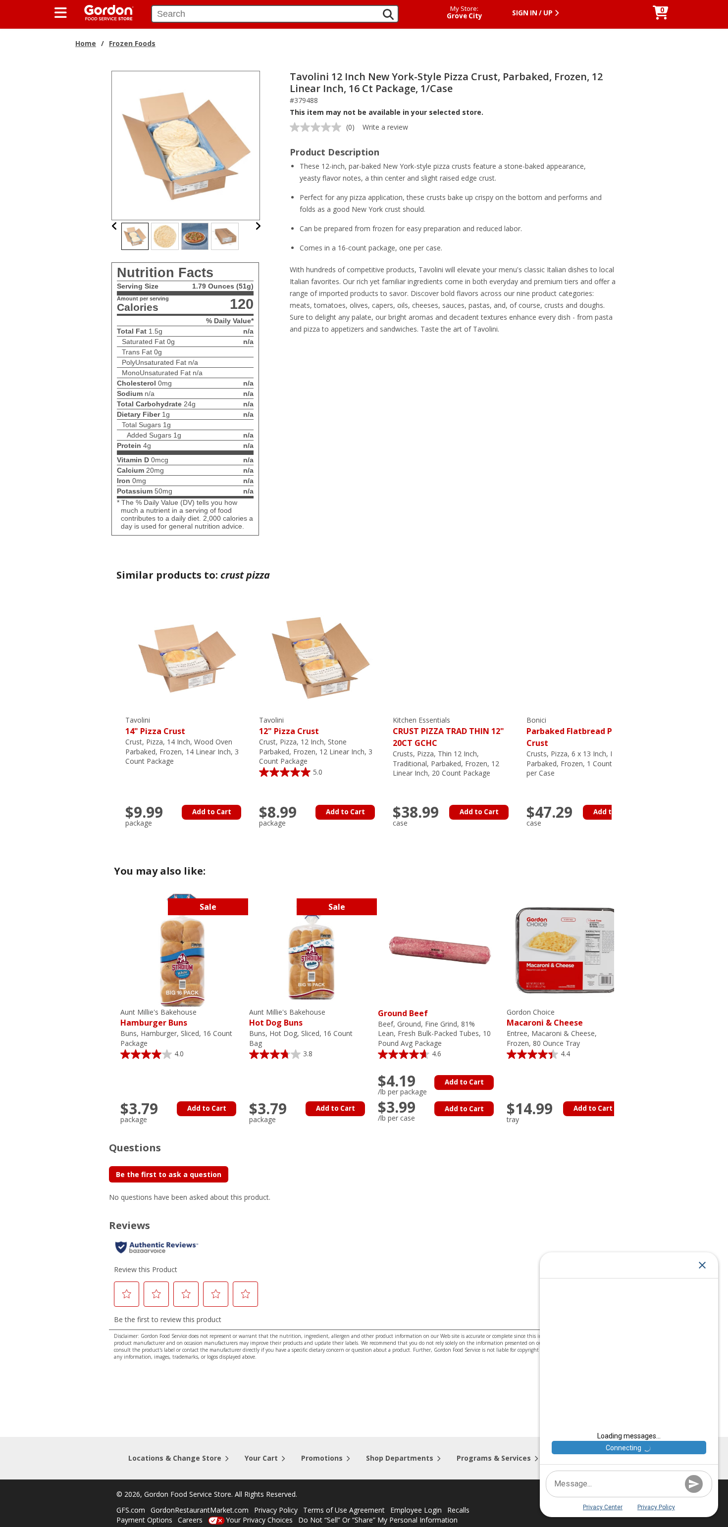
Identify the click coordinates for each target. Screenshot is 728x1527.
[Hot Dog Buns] (311, 949)
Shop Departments (399, 1458)
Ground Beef (403, 1013)
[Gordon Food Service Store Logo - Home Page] (104, 11)
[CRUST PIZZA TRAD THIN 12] (455, 657)
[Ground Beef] (440, 949)
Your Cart (261, 1458)
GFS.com (130, 1510)
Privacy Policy (276, 1510)
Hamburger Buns (158, 1018)
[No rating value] (318, 127)
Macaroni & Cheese (545, 1018)
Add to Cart (211, 811)
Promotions (322, 1458)
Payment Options (144, 1520)
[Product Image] (186, 144)
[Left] (114, 226)
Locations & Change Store (174, 1458)
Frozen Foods (132, 43)
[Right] (258, 226)
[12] (321, 657)
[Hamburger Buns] (182, 949)
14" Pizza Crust (155, 726)
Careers (190, 1520)
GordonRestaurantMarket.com (200, 1510)
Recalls (458, 1510)
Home (85, 43)
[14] (187, 657)
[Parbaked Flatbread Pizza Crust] (588, 657)
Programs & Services (494, 1458)
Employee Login (416, 1510)
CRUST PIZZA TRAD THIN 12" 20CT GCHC (448, 731)
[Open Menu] (60, 13)
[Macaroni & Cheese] (568, 949)
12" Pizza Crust (289, 726)
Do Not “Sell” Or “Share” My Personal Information (378, 1520)
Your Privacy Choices (259, 1520)
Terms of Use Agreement (344, 1510)
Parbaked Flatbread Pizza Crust (577, 731)
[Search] (388, 14)
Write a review (385, 127)
